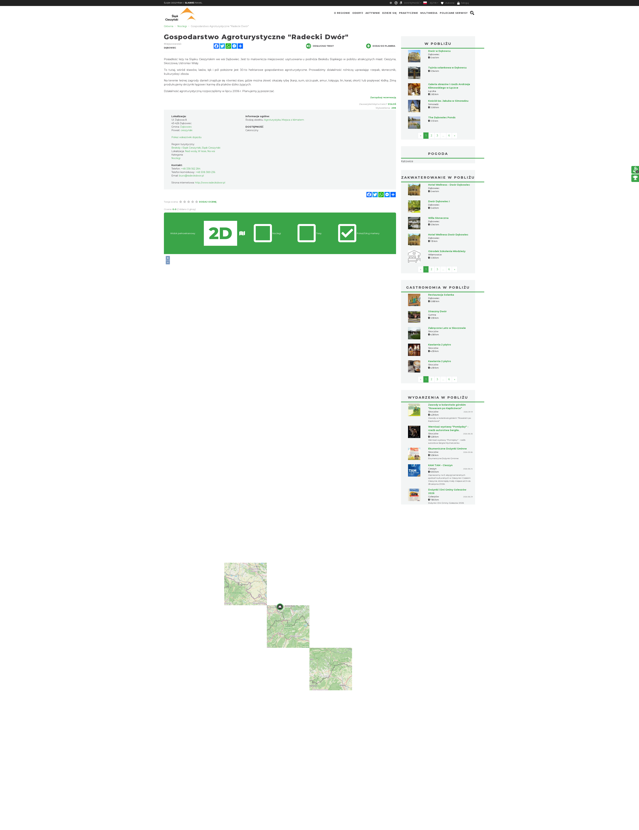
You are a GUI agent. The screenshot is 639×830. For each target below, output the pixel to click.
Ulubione (449, 3)
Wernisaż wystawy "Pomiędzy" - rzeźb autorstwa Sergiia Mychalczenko (448, 451)
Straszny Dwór (437, 332)
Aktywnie (372, 13)
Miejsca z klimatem (293, 119)
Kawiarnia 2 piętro (439, 365)
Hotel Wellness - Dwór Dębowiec (449, 205)
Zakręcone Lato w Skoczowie (447, 348)
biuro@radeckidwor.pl (191, 175)
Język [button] (433, 3)
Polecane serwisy (454, 13)
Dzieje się (389, 13)
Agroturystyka (272, 119)
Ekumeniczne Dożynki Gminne (447, 469)
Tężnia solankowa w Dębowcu (447, 67)
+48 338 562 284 (190, 168)
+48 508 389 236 (205, 172)
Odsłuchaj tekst (323, 46)
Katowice (438, 171)
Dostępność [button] (412, 3)
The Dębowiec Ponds (441, 117)
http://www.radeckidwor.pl (210, 182)
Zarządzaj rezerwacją (383, 97)
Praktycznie (408, 13)
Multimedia (428, 13)
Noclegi (175, 158)
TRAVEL (193, 2)
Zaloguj (465, 3)
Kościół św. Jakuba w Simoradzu (448, 100)
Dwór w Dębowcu (439, 51)
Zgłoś (392, 104)
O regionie (342, 13)
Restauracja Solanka (441, 315)
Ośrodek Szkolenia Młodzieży (446, 272)
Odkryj (357, 13)
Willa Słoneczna (438, 238)
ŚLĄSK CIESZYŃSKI (173, 2)
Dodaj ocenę (207, 201)
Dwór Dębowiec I (439, 222)
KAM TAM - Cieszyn (440, 486)
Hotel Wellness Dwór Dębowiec (448, 255)
